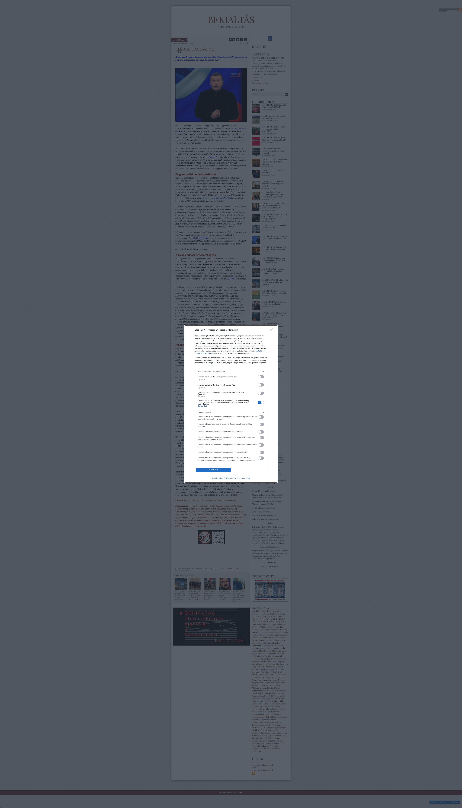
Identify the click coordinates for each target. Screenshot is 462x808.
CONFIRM (213, 470)
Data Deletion (217, 478)
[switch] (261, 376)
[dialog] (231, 404)
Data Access (231, 478)
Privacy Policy (244, 478)
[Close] (272, 330)
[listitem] (231, 371)
